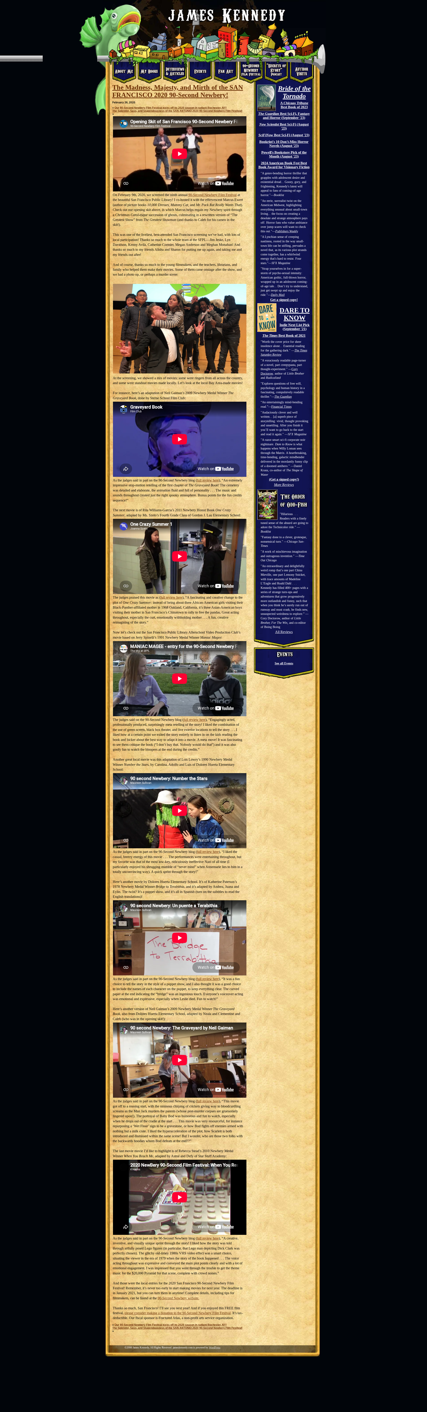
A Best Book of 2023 (294, 105)
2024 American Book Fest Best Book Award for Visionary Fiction (284, 165)
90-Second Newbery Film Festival (212, 195)
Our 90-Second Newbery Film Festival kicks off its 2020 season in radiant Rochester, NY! (171, 107)
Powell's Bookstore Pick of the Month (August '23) (284, 154)
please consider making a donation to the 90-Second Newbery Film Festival (178, 1313)
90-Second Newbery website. (178, 1298)
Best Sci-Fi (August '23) (284, 126)
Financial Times (281, 406)
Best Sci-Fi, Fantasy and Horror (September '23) (284, 116)
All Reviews (284, 632)
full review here (208, 480)
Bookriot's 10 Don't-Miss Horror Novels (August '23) (283, 144)
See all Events (284, 663)
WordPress (214, 1347)
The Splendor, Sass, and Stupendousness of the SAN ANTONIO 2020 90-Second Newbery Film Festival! (177, 110)
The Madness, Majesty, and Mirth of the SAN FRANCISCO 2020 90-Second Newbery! (177, 91)
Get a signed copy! (284, 300)
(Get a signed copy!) (284, 479)
